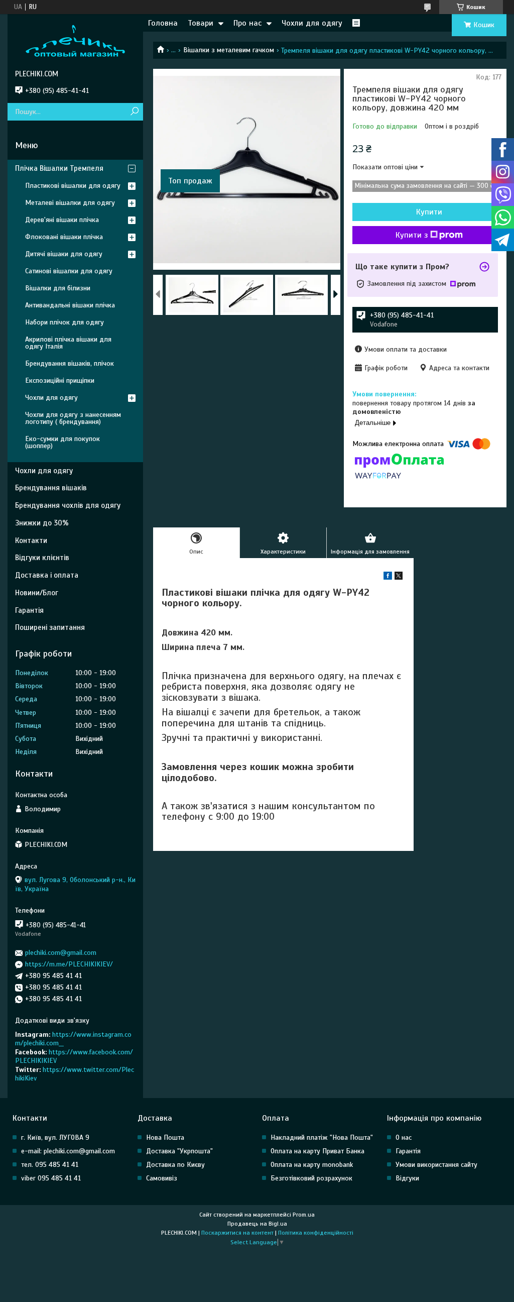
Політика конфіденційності (315, 1232)
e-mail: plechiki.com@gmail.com (68, 1151)
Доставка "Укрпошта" (179, 1151)
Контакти (31, 540)
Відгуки (407, 1178)
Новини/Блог (36, 592)
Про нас (247, 23)
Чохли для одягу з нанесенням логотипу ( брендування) (73, 418)
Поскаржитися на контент (237, 1232)
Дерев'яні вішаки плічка (62, 219)
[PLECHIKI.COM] (75, 42)
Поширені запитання (50, 627)
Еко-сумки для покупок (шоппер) (62, 442)
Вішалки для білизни (57, 288)
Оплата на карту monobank (312, 1164)
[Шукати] (134, 112)
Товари (200, 23)
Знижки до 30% (42, 522)
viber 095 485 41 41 (51, 1178)
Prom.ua (304, 1214)
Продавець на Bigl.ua (257, 1223)
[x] (399, 577)
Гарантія (29, 610)
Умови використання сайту (436, 1164)
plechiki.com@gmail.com (60, 952)
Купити (429, 212)
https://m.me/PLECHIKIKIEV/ (69, 964)
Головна (163, 23)
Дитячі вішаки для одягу (63, 254)
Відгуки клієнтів (42, 557)
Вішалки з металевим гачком (228, 50)
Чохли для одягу (312, 23)
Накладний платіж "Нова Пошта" (322, 1137)
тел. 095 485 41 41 (49, 1164)
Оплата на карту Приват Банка (317, 1151)
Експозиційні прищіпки (59, 380)
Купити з (412, 235)
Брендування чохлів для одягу (67, 505)
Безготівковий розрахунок (311, 1178)
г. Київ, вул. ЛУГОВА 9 (55, 1137)
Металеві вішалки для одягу (70, 202)
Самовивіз (161, 1178)
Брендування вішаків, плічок (69, 363)
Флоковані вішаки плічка (64, 237)
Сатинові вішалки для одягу (68, 271)
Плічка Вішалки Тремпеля (59, 168)
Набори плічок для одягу (64, 322)
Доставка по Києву (175, 1164)
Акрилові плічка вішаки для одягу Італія (68, 343)
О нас (404, 1137)
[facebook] (387, 577)
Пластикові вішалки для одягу (72, 185)
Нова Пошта (165, 1137)
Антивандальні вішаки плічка (70, 305)
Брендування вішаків (51, 487)
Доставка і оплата (46, 575)
